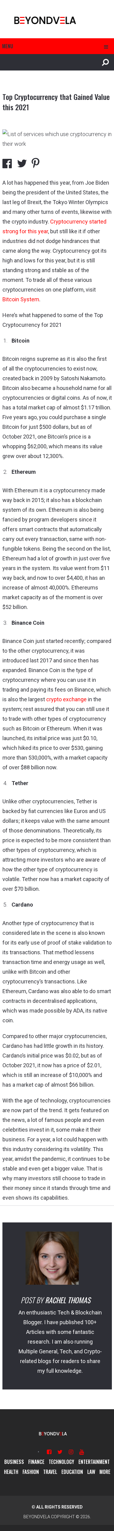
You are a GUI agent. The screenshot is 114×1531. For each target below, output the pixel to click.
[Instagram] (71, 1452)
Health (11, 1471)
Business (14, 1461)
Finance (36, 1461)
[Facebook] (49, 1452)
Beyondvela (36, 1516)
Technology (61, 1461)
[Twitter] (60, 1452)
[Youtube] (81, 1452)
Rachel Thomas (67, 1299)
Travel (50, 1471)
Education (72, 1471)
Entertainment (94, 1461)
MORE (104, 1471)
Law (91, 1471)
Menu (7, 46)
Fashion (30, 1471)
